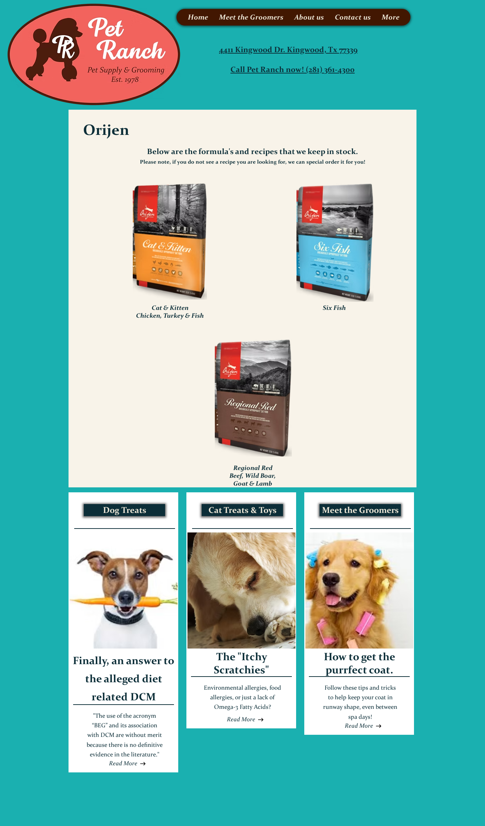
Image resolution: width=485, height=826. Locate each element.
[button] (241, 719)
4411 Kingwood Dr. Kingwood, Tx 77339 (288, 49)
